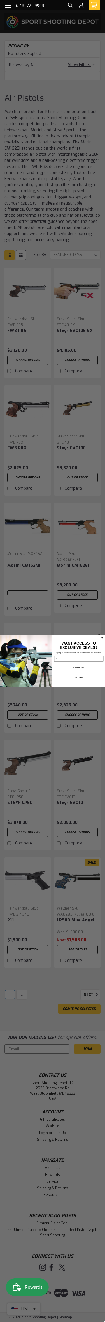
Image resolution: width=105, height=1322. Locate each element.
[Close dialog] (102, 638)
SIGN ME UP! (79, 667)
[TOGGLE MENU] (8, 5)
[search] (70, 6)
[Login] (81, 6)
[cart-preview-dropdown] (93, 5)
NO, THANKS (79, 677)
